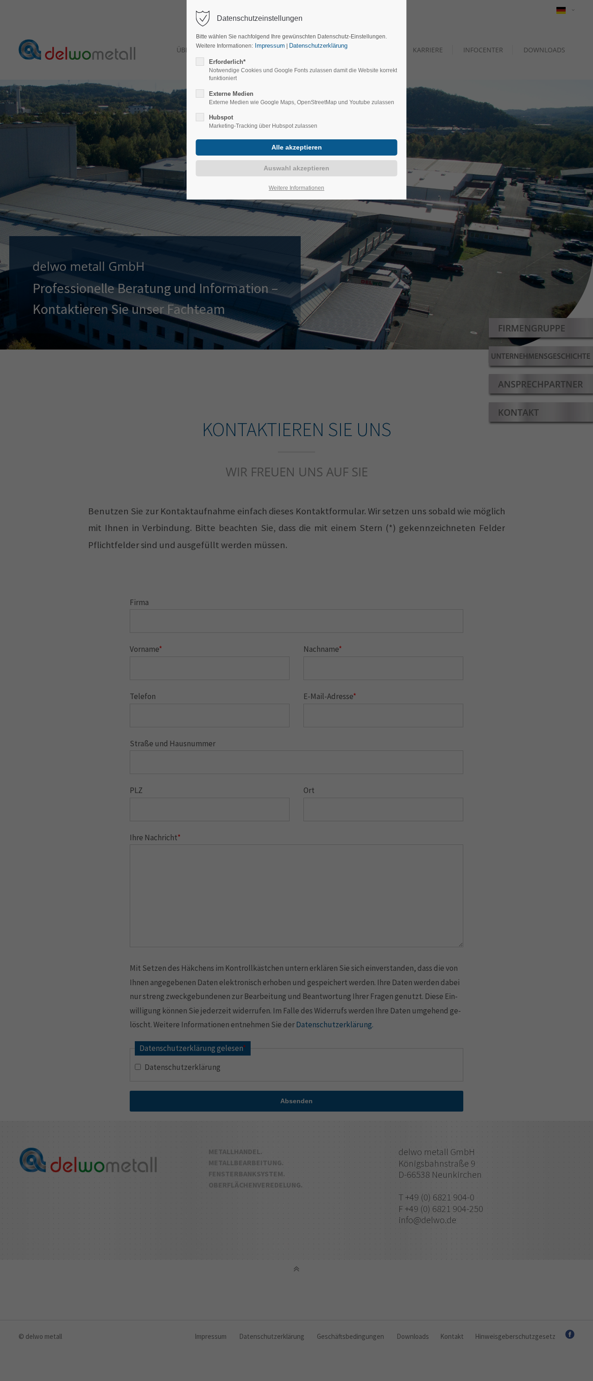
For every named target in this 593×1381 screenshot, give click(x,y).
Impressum (269, 45)
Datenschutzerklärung (318, 45)
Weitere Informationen (296, 188)
